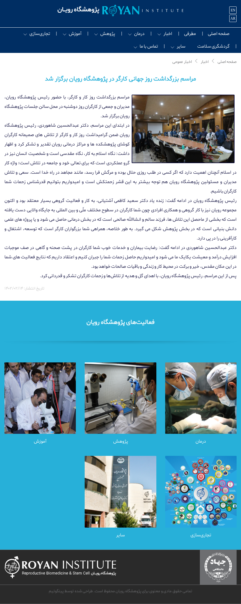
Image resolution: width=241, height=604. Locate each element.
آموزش (75, 34)
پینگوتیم (56, 591)
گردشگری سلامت (213, 46)
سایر (181, 46)
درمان (139, 34)
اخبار (167, 34)
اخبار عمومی (182, 62)
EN (233, 10)
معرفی (190, 34)
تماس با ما (149, 46)
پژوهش (107, 34)
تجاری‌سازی (39, 34)
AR (232, 18)
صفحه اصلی (219, 34)
